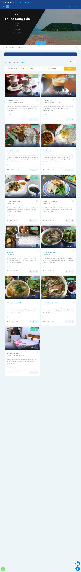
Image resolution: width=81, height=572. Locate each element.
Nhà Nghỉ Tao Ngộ (13, 353)
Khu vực (14, 47)
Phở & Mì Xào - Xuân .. (50, 252)
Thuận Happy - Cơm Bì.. (15, 201)
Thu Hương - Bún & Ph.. (50, 303)
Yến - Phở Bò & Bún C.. (14, 303)
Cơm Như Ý (10, 252)
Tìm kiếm (70, 68)
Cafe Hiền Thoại (12, 100)
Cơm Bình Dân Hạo (13, 151)
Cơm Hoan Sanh (48, 151)
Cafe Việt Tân (47, 100)
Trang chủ (6, 47)
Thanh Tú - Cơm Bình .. (50, 201)
